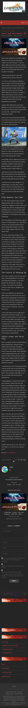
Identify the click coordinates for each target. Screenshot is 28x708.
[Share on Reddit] (24, 460)
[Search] (26, 22)
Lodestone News (8, 649)
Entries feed (5, 668)
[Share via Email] (13, 461)
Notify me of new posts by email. (11, 572)
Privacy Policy (9, 694)
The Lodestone (11, 452)
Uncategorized (7, 653)
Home (3, 28)
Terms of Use (19, 694)
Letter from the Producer (10, 645)
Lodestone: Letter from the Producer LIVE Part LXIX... (14, 513)
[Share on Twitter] (19, 460)
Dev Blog (5, 642)
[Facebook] (21, 22)
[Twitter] (24, 22)
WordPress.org (6, 676)
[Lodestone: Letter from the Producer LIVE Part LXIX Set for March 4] (14, 502)
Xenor (9, 35)
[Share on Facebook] (18, 460)
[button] (3, 506)
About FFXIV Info (11, 692)
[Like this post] (16, 460)
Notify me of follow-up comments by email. (13, 566)
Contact (19, 692)
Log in (3, 664)
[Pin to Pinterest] (21, 460)
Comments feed (6, 672)
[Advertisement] (14, 16)
